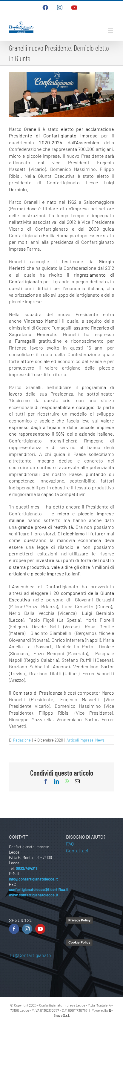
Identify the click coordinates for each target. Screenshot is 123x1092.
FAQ (70, 843)
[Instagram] (27, 929)
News (99, 740)
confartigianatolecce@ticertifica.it (39, 889)
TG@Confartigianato (30, 955)
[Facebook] (14, 929)
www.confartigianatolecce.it (33, 894)
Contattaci (77, 850)
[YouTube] (40, 929)
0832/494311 (26, 868)
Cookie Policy (79, 942)
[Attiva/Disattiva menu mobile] (111, 30)
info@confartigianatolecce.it (33, 879)
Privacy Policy (79, 920)
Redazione (22, 740)
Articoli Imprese (80, 740)
